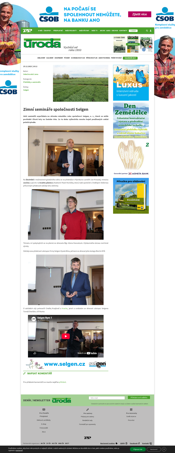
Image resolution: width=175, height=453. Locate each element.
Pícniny (67, 58)
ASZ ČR (54, 443)
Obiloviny (41, 58)
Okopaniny (59, 58)
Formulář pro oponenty (87, 424)
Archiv (102, 31)
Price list (131, 420)
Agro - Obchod (112, 31)
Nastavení (153, 449)
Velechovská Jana (30, 74)
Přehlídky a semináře (31, 82)
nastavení (19, 450)
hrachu (65, 308)
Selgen (26, 90)
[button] (139, 397)
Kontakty (123, 31)
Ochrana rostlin (78, 58)
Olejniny (49, 58)
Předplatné (44, 416)
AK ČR (43, 443)
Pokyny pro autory (87, 416)
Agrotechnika (104, 58)
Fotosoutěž (44, 428)
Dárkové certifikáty (44, 420)
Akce (44, 432)
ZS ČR (48, 443)
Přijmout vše (137, 449)
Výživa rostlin (91, 58)
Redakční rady (87, 420)
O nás (40, 31)
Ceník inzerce (131, 416)
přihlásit (62, 382)
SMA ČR (61, 443)
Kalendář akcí (130, 58)
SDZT (67, 443)
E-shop (43, 424)
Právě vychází (116, 58)
